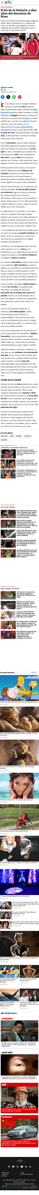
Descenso (4, 440)
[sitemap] (30, 1167)
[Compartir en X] (8, 97)
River (27, 118)
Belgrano (18, 436)
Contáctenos (4, 1174)
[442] (19, 1161)
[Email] (20, 97)
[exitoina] (19, 1018)
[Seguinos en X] (17, 1167)
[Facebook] (13, 1167)
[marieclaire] (19, 1052)
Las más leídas (8, 507)
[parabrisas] (19, 1117)
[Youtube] (22, 1167)
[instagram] (9, 1167)
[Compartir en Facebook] (3, 97)
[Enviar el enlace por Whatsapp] (14, 97)
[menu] (2, 2)
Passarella (27, 436)
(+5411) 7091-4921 (6, 1187)
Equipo (22, 1172)
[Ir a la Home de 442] (8, 3)
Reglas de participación (27, 1174)
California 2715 (12, 1186)
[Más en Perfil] (12, 1013)
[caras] (19, 1085)
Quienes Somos (5, 1172)
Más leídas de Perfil (10, 588)
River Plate (4, 436)
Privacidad (4, 1176)
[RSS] (26, 1167)
